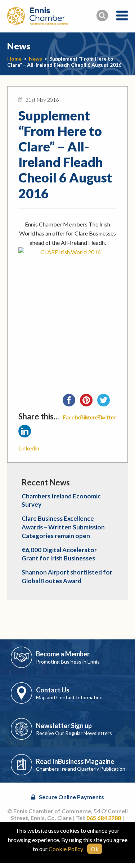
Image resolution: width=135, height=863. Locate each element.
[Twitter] (105, 402)
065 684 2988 (103, 817)
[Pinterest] (88, 402)
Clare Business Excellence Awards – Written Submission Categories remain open (63, 527)
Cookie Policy (66, 848)
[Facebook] (71, 402)
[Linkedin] (27, 433)
